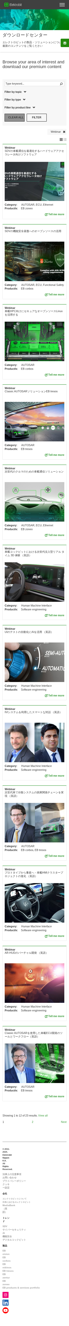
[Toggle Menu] (62, 4)
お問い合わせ (10, 1177)
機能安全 (7, 1236)
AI (4, 1233)
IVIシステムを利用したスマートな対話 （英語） (33, 712)
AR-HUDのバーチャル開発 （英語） (26, 952)
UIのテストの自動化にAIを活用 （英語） (29, 632)
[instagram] (6, 1294)
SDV (5, 1226)
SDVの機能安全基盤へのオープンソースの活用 (33, 231)
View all (43, 1115)
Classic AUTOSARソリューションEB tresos (31, 391)
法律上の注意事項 (12, 1174)
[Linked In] (6, 1302)
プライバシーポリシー (14, 1181)
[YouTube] (6, 1310)
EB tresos (8, 1271)
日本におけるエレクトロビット (17, 1202)
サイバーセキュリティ (14, 1229)
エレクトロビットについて (15, 1199)
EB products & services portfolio (21, 1287)
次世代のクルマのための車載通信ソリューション (34, 471)
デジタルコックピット (14, 1239)
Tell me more (56, 214)
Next (63, 1122)
